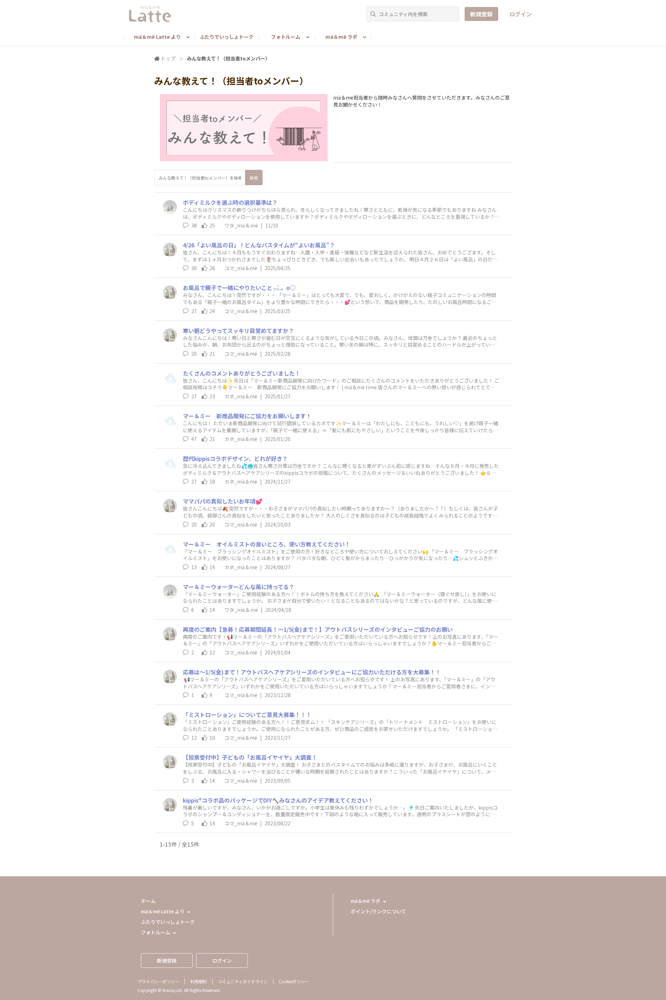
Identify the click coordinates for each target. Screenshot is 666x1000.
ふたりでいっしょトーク (226, 36)
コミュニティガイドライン (243, 981)
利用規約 (198, 981)
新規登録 (481, 14)
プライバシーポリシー (158, 981)
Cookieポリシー (294, 981)
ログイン (520, 14)
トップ (168, 58)
